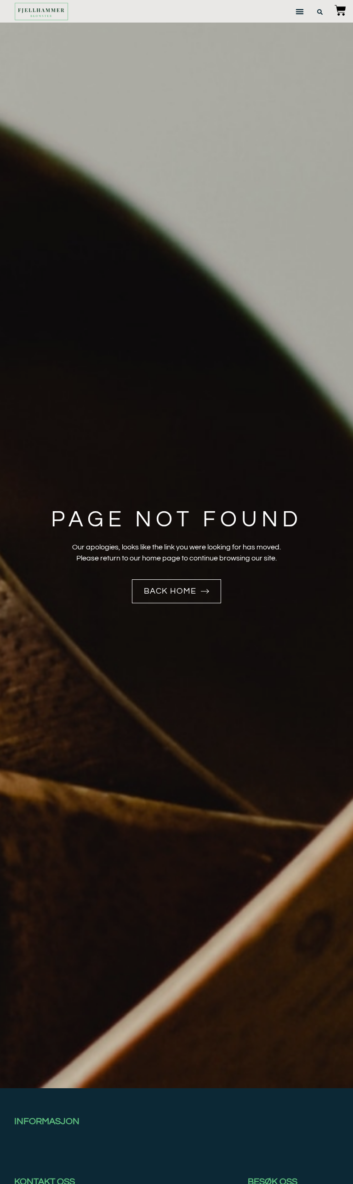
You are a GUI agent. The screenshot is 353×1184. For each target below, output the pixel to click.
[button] (299, 11)
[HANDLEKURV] (340, 10)
